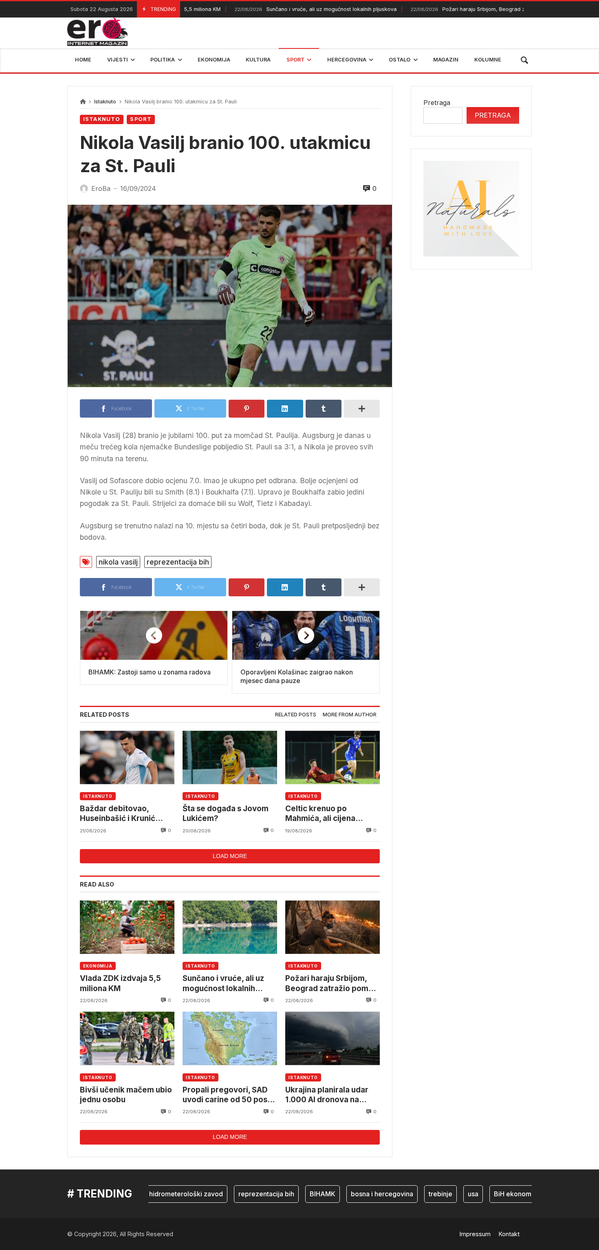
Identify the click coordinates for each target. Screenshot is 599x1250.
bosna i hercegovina (359, 1194)
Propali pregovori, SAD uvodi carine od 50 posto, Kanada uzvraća (230, 1095)
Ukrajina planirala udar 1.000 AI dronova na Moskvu (326, 1095)
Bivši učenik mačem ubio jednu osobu (126, 1094)
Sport (141, 119)
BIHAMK (300, 1194)
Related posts (295, 714)
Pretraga (436, 103)
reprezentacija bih (178, 562)
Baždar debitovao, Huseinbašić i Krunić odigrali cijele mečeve (121, 814)
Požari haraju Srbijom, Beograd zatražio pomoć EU (465, 9)
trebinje (418, 1194)
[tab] (295, 714)
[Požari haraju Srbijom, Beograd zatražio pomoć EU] (332, 927)
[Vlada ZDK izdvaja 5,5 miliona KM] (127, 927)
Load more (230, 856)
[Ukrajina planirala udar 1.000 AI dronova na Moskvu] (332, 1038)
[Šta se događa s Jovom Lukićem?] (230, 757)
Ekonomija (97, 965)
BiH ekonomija (493, 1194)
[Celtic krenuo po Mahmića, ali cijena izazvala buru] (332, 757)
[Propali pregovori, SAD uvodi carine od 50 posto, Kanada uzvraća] (230, 1038)
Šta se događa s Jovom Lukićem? (226, 813)
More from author (350, 714)
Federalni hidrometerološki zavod (148, 1194)
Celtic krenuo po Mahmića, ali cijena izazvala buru (320, 814)
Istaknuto (105, 102)
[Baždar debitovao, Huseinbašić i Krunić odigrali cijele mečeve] (127, 757)
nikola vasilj (118, 562)
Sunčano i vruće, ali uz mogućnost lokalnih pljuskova (291, 9)
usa (450, 1194)
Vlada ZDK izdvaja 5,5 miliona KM (120, 983)
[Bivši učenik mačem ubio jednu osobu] (127, 1038)
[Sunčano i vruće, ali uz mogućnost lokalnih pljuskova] (230, 927)
